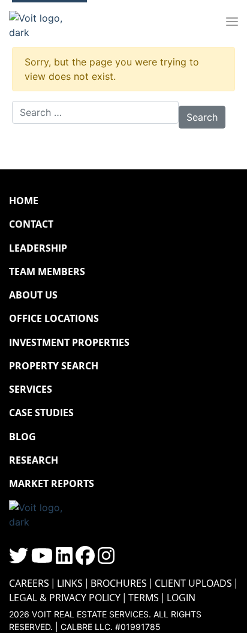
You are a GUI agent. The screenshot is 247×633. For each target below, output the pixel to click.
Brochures (119, 583)
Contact (31, 224)
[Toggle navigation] (232, 22)
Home (23, 200)
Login (181, 597)
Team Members (47, 271)
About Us (33, 294)
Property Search (53, 365)
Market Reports (51, 483)
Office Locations (54, 318)
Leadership (38, 248)
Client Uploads (193, 583)
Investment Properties (69, 342)
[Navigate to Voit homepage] (45, 22)
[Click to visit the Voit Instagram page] (106, 559)
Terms (143, 597)
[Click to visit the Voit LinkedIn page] (64, 559)
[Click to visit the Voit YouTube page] (42, 559)
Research (33, 460)
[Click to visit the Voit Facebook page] (85, 559)
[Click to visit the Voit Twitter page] (18, 559)
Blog (22, 436)
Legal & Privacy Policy (65, 597)
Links (70, 583)
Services (30, 389)
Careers (29, 583)
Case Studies (41, 412)
